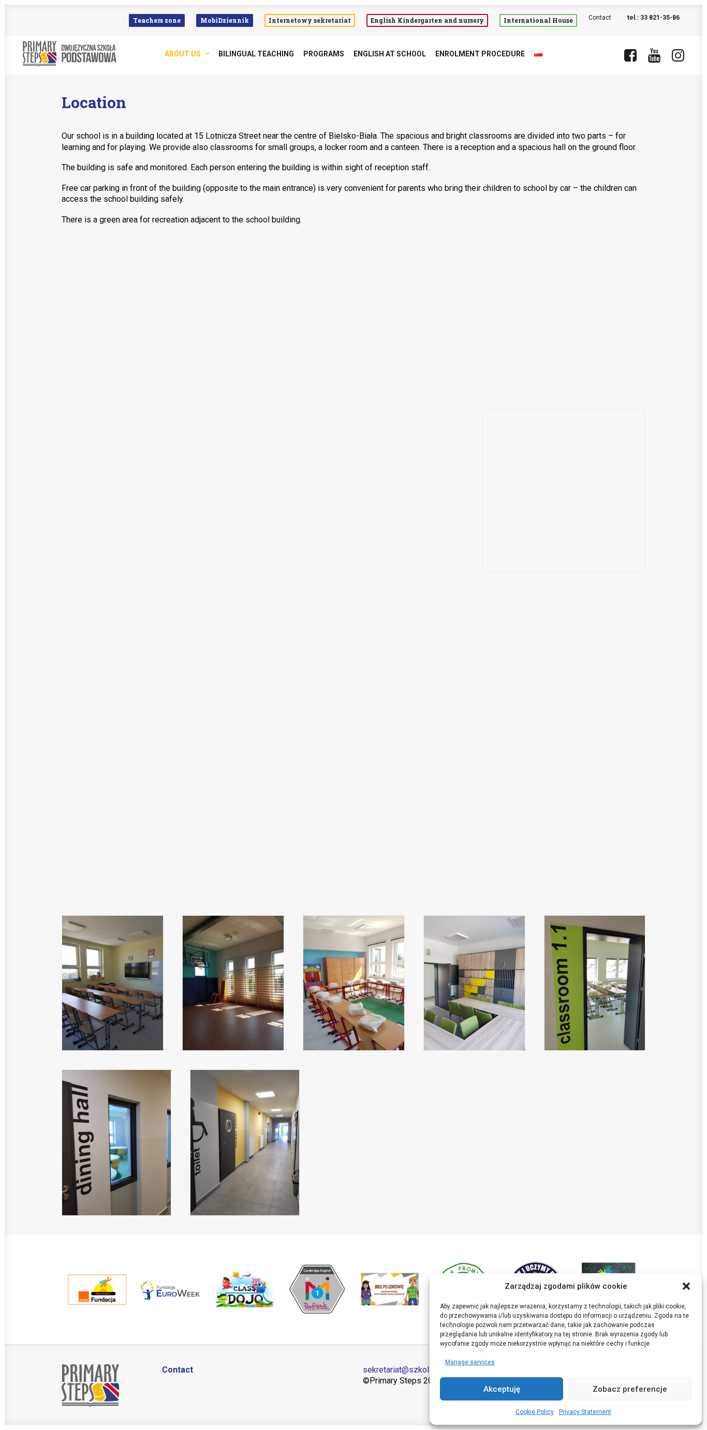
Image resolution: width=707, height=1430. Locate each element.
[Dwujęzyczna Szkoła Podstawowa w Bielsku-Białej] (70, 54)
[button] (686, 1286)
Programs (323, 54)
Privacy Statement (585, 1412)
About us (183, 54)
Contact (599, 17)
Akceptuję (501, 1389)
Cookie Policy (534, 1412)
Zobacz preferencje (630, 1389)
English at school (390, 54)
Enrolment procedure (480, 54)
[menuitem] (159, 20)
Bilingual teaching (256, 54)
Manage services (470, 1362)
